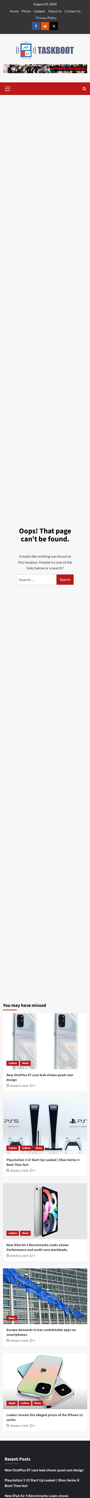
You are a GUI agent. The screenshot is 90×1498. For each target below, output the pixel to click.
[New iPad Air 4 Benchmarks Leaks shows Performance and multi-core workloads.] (45, 1211)
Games (13, 1148)
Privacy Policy (46, 18)
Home (14, 11)
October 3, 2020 (19, 1086)
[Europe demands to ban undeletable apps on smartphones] (45, 1296)
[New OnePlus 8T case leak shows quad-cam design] (45, 1041)
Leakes (13, 1063)
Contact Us (73, 11)
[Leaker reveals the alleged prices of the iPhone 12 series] (45, 1381)
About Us (55, 11)
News (25, 1063)
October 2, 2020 (19, 1426)
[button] (7, 88)
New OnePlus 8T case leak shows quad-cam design (44, 1470)
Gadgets (39, 11)
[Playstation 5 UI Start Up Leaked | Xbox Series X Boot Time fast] (45, 1126)
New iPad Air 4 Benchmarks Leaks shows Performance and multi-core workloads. (37, 1247)
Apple (12, 1403)
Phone (26, 11)
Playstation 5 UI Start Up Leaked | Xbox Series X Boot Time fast (42, 1483)
